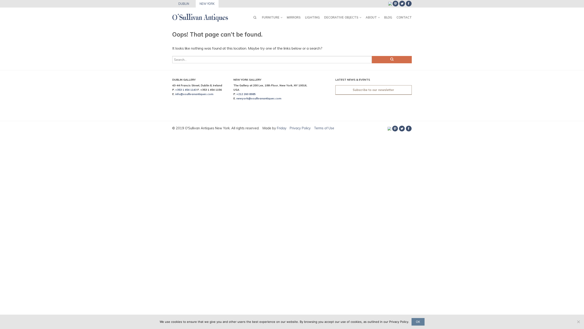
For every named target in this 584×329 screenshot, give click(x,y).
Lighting (312, 17)
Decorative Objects (341, 17)
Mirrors (294, 17)
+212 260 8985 (246, 94)
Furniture (270, 17)
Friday (282, 128)
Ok (418, 322)
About (371, 17)
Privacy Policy (300, 128)
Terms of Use (324, 128)
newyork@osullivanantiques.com (258, 98)
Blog (388, 17)
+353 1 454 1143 (186, 89)
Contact (404, 17)
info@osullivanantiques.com (194, 94)
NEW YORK (207, 3)
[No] (578, 321)
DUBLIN (183, 3)
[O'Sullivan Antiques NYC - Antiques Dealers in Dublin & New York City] (200, 16)
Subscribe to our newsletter (373, 90)
